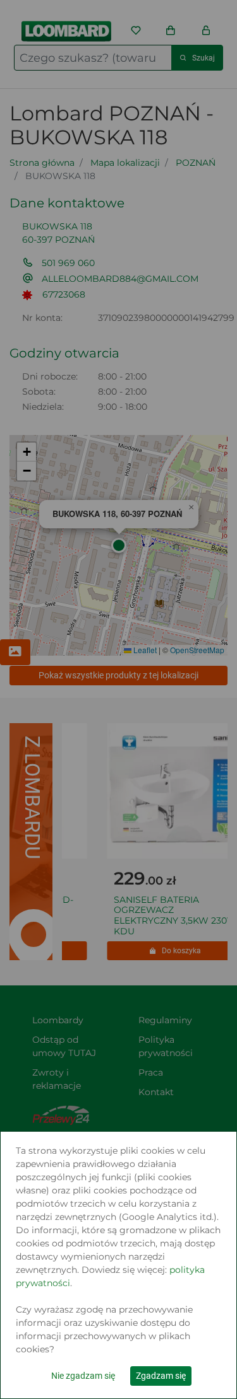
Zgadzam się (161, 1376)
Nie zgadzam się (83, 1376)
